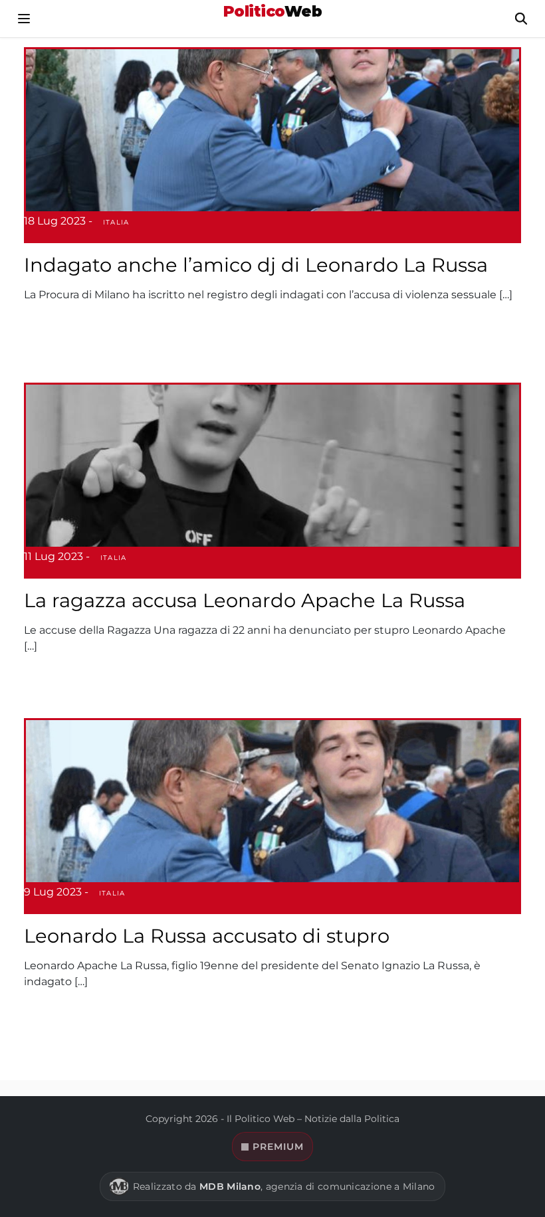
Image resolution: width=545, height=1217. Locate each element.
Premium (278, 1146)
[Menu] (24, 18)
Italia (116, 222)
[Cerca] (521, 18)
